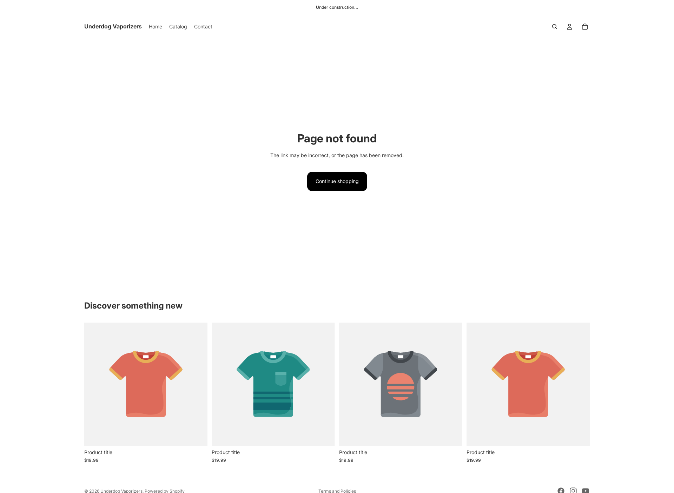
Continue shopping (337, 181)
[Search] (554, 26)
